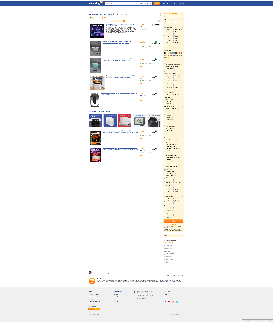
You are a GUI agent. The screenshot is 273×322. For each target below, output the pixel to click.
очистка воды (169, 130)
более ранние (169, 217)
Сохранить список (109, 17)
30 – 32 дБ (177, 198)
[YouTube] (169, 301)
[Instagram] (173, 302)
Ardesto (168, 29)
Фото (105, 7)
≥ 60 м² (177, 80)
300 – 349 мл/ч (178, 85)
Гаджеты (91, 7)
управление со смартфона (172, 153)
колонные (177, 207)
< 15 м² (167, 75)
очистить (97, 17)
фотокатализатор (170, 175)
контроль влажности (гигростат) (173, 108)
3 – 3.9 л (177, 189)
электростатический (171, 173)
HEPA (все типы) (170, 177)
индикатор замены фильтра (172, 157)
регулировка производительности (174, 110)
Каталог (90, 12)
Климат (131, 7)
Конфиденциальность (94, 301)
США (115, 299)
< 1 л (167, 187)
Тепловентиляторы (168, 256)
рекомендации (101, 282)
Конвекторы (166, 254)
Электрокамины (167, 261)
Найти (157, 3)
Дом (137, 7)
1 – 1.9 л (177, 187)
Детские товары (144, 7)
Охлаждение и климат (115, 12)
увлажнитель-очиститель (172, 66)
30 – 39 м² (168, 77)
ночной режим (169, 113)
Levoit (167, 36)
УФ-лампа (177, 182)
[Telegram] (177, 302)
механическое (169, 99)
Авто (152, 7)
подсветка (168, 159)
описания (112, 281)
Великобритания (118, 296)
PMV (91, 17)
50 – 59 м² (168, 80)
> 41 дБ (177, 203)
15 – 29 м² (177, 75)
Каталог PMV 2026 (168, 229)
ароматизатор (169, 117)
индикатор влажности (171, 144)
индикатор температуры (171, 146)
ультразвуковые (170, 92)
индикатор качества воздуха (173, 148)
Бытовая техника (123, 7)
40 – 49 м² (177, 77)
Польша (116, 301)
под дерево (168, 210)
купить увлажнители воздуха (175, 230)
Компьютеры (99, 7)
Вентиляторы (166, 250)
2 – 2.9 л (168, 189)
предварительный (170, 171)
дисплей (168, 142)
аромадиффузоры (170, 68)
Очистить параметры (174, 224)
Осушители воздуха (168, 248)
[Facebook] (165, 302)
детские (168, 207)
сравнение (161, 280)
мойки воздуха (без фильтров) (173, 64)
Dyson (176, 31)
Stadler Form (169, 40)
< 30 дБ (167, 198)
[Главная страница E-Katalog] (96, 3)
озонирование (169, 119)
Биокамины (166, 262)
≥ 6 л (167, 193)
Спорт (171, 7)
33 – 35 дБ (168, 200)
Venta (176, 40)
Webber (167, 42)
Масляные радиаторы (168, 259)
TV (110, 7)
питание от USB (169, 161)
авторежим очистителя (171, 135)
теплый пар (168, 121)
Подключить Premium (94, 308)
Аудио (115, 7)
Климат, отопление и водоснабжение (101, 12)
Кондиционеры (167, 246)
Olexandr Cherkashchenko (98, 273)
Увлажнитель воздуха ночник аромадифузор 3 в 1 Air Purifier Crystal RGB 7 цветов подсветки (120, 25)
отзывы (130, 281)
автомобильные (170, 70)
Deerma (168, 31)
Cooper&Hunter (178, 29)
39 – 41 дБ (168, 203)
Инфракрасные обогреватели (170, 257)
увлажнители (169, 62)
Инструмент (158, 7)
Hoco (167, 34)
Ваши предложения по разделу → (119, 271)
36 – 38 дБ (177, 200)
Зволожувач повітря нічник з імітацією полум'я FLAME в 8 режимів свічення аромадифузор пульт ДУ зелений (118, 59)
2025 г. (177, 215)
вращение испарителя (171, 126)
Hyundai (177, 34)
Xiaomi (167, 45)
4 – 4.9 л (168, 191)
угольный (168, 182)
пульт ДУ (168, 150)
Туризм (165, 7)
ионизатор (168, 115)
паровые (168, 94)
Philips (176, 36)
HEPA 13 (168, 180)
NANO (176, 180)
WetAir (176, 42)
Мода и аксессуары (179, 7)
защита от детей (170, 128)
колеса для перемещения (172, 166)
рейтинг (174, 281)
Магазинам (91, 299)
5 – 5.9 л (177, 191)
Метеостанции (167, 251)
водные (177, 94)
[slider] (166, 25)
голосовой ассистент (171, 155)
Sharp (176, 38)
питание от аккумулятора (172, 164)
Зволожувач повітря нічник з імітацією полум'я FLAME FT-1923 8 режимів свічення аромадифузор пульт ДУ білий (120, 42)
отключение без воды (171, 132)
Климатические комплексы (169, 243)
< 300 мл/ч (168, 85)
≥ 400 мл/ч (177, 87)
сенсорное (168, 103)
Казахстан (116, 303)
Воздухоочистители (168, 245)
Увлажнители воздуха (126, 12)
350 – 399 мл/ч (169, 87)
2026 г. (167, 215)
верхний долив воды (171, 139)
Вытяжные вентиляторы (169, 253)
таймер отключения (170, 124)
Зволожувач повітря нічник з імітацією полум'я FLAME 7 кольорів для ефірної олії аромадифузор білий (121, 76)
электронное (169, 101)
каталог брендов (114, 282)
